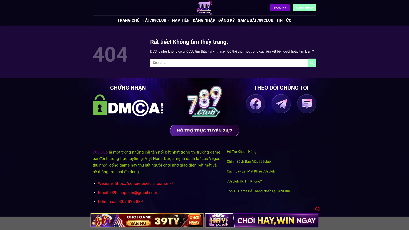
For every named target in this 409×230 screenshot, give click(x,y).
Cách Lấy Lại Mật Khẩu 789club (251, 171)
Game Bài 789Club (255, 20)
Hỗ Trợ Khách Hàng (241, 152)
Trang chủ (128, 20)
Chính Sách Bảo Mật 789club (249, 162)
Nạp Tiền (181, 20)
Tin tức (283, 20)
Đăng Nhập (204, 20)
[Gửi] (312, 63)
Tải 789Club (154, 20)
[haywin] (262, 220)
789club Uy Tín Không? (244, 181)
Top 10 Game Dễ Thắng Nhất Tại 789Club (258, 191)
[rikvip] (147, 220)
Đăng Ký (226, 20)
